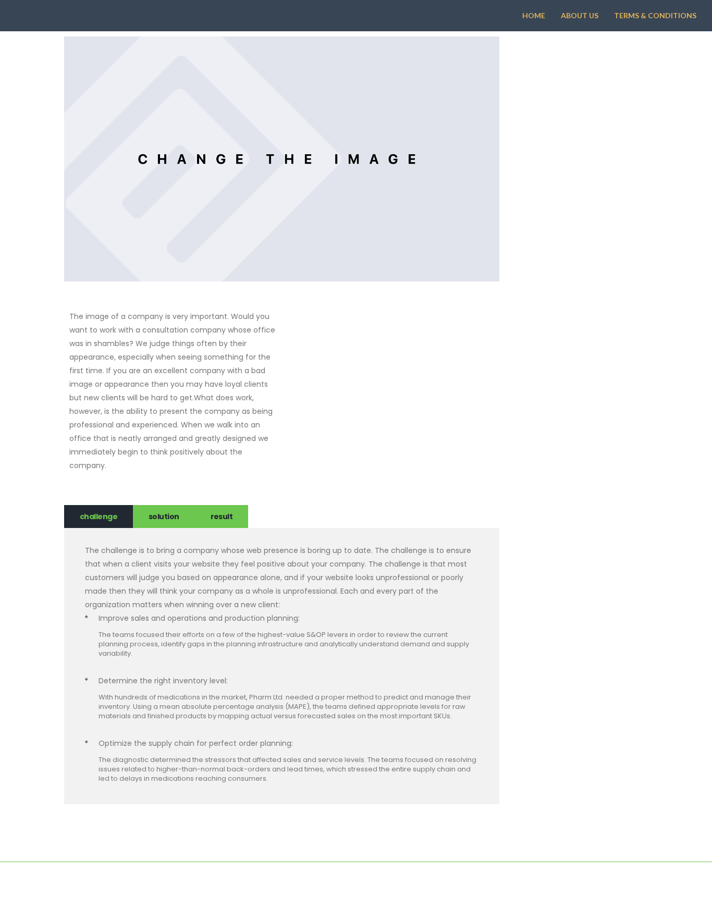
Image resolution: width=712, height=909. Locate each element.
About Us (579, 15)
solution (164, 516)
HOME (533, 15)
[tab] (98, 516)
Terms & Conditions (655, 15)
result (222, 516)
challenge (98, 516)
